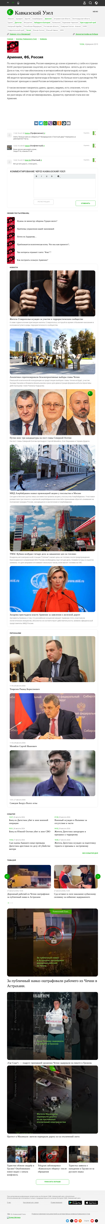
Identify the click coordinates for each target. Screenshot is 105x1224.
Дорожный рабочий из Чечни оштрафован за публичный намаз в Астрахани (28, 895)
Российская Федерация (32, 26)
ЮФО (62, 30)
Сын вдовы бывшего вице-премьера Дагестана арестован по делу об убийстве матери (29, 845)
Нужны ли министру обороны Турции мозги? (37, 221)
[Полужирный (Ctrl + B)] (36, 176)
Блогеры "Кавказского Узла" (26, 39)
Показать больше (52, 1182)
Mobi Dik (28, 160)
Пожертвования (56, 1202)
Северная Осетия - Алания (71, 26)
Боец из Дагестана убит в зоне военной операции (28, 821)
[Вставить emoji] (58, 176)
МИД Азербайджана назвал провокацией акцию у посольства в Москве (45, 493)
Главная (10, 39)
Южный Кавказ (52, 30)
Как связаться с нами (30, 1202)
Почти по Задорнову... (26, 236)
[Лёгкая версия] (18, 3)
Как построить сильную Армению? (32, 260)
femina (27, 133)
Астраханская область (62, 19)
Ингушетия (28, 22)
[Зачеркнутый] (51, 176)
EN (13, 2)
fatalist (27, 146)
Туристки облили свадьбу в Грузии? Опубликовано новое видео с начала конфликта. (20, 1170)
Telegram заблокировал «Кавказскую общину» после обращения (52, 1168)
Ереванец (43, 39)
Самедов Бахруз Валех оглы (23, 803)
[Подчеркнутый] (46, 176)
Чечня (28, 30)
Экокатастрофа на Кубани (86, 34)
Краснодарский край (88, 22)
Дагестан (18, 22)
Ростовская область (51, 26)
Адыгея (27, 19)
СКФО (85, 26)
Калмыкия (56, 22)
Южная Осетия (38, 30)
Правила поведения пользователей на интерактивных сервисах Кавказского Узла (61, 1214)
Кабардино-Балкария (42, 22)
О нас (9, 1202)
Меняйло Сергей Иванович (23, 746)
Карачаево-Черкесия (70, 22)
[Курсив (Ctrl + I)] (41, 176)
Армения (48, 19)
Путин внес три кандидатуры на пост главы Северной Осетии (40, 437)
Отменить (85, 203)
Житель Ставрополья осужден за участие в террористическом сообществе (46, 318)
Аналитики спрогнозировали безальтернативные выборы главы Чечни (45, 376)
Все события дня (90, 853)
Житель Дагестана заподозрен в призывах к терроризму (70, 833)
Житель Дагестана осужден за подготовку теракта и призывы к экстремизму (75, 844)
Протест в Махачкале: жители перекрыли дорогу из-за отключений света (43, 1136)
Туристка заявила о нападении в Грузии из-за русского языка (81, 1168)
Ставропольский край (16, 30)
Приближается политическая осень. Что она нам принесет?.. (43, 244)
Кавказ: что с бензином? (19, 34)
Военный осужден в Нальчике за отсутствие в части (71, 821)
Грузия (10, 22)
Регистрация (44, 202)
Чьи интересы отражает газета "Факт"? (34, 252)
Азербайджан (37, 19)
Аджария (19, 19)
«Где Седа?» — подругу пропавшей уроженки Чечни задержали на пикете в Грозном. (49, 1062)
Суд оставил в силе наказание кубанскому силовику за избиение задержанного (75, 895)
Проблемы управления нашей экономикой (35, 228)
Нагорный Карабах (15, 26)
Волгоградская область (81, 19)
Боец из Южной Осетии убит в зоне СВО (29, 831)
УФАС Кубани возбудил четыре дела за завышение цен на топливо (43, 553)
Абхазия (11, 19)
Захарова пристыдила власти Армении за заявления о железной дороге (45, 614)
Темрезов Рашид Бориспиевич (25, 689)
